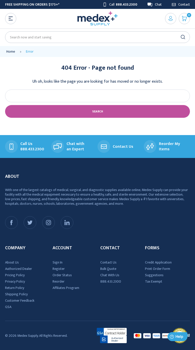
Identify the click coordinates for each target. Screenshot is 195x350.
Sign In (57, 262)
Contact (184, 4)
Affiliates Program (66, 288)
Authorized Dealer (18, 269)
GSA (8, 307)
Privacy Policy (15, 281)
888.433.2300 (110, 281)
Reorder (58, 281)
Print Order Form (157, 269)
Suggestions (154, 275)
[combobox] (95, 37)
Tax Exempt (153, 281)
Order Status (62, 275)
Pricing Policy (15, 275)
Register (59, 269)
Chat (158, 4)
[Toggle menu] (10, 18)
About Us (12, 262)
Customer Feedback (19, 300)
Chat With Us (109, 275)
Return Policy (14, 288)
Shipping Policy (16, 294)
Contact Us (108, 262)
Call (123, 4)
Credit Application (158, 262)
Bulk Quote (108, 269)
